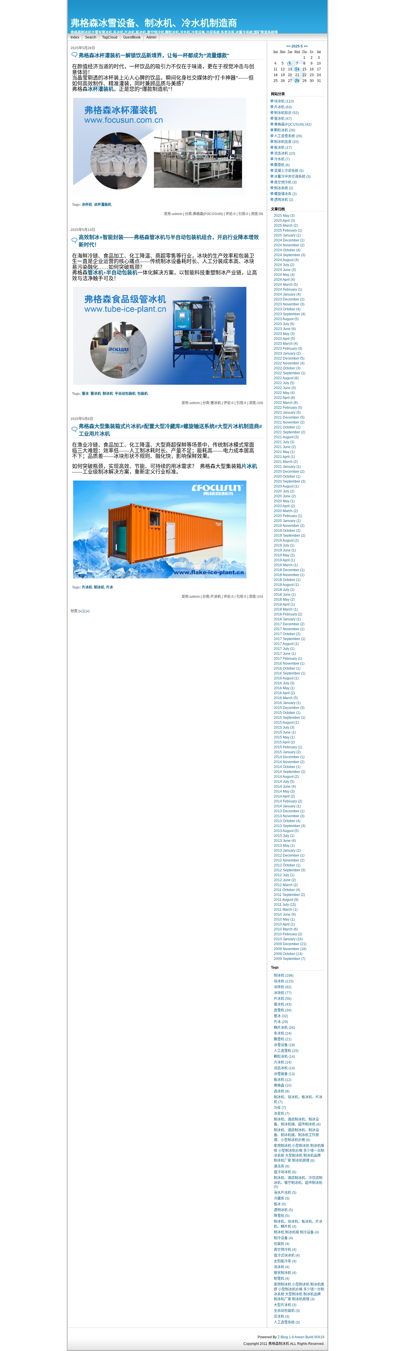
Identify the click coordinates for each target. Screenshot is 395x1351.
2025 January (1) (287, 235)
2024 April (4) (284, 280)
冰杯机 (87, 205)
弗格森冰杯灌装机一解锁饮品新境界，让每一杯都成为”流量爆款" (154, 55)
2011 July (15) (285, 905)
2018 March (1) (286, 609)
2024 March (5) (286, 285)
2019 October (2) (287, 531)
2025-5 (297, 46)
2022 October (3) (287, 368)
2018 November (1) (289, 575)
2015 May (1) (284, 737)
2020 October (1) (287, 476)
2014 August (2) (286, 777)
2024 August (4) (286, 260)
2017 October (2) (287, 634)
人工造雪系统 (288, 136)
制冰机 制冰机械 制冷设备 (296, 1232)
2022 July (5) (284, 383)
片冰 (109, 587)
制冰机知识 (286, 113)
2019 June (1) (285, 550)
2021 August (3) (286, 437)
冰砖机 (282, 987)
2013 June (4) (285, 841)
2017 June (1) (285, 654)
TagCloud (109, 37)
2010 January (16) (288, 939)
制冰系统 (283, 188)
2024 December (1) (289, 240)
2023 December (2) (289, 299)
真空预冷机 (285, 182)
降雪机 (281, 1216)
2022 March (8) (286, 403)
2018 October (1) (287, 580)
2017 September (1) (289, 639)
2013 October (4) (287, 821)
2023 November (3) (289, 304)
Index (75, 37)
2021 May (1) (284, 452)
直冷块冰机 (285, 1172)
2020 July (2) (284, 491)
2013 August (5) (286, 831)
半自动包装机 (125, 394)
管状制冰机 (285, 1273)
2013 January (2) (287, 850)
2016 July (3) (284, 683)
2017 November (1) (289, 629)
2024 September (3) (289, 255)
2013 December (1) (289, 811)
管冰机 (96, 394)
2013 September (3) (289, 826)
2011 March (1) (286, 910)
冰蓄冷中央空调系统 (292, 177)
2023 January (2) (287, 353)
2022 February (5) (288, 408)
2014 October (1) (287, 767)
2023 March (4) (286, 344)
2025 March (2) (286, 225)
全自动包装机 (287, 1311)
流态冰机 (284, 153)
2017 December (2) (289, 624)
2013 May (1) (284, 846)
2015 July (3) (284, 727)
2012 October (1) (287, 865)
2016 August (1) (286, 678)
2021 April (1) (284, 457)
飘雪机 (282, 165)
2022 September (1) (289, 373)
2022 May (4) (284, 393)
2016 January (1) (287, 703)
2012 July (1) (284, 875)
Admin (151, 37)
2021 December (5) (289, 417)
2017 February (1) (288, 659)
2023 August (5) (286, 319)
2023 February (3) (288, 349)
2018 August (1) (286, 585)
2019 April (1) (284, 560)
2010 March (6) (286, 929)
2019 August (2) (286, 540)
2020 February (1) (288, 516)
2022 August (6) (286, 378)
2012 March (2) (286, 885)
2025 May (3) (284, 216)
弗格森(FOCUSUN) (292, 124)
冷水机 (282, 159)
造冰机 (281, 1091)
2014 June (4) (285, 786)
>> (306, 46)
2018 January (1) (287, 619)
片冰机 (87, 587)
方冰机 (282, 1062)
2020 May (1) (284, 501)
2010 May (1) (284, 919)
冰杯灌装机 (102, 205)
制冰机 (108, 394)
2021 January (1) (287, 467)
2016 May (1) (284, 688)
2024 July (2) (284, 265)
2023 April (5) (284, 339)
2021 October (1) (287, 427)
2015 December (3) (289, 708)
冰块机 (282, 993)
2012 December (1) (289, 855)
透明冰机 (283, 200)
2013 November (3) (289, 816)
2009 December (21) (290, 944)
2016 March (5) (286, 698)
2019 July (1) (284, 545)
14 (297, 69)
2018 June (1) (285, 595)
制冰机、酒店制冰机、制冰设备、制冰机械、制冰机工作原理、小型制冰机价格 (296, 1135)
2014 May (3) (284, 791)
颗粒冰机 (284, 130)
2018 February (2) (288, 614)
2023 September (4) (289, 314)
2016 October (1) (287, 668)
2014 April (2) (284, 796)
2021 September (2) (289, 432)
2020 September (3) (289, 481)
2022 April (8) (284, 398)
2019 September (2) (289, 536)
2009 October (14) (288, 954)
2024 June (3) (285, 270)
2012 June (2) (285, 880)
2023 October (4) (287, 309)
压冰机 (281, 1317)
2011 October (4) (287, 890)
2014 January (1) (287, 806)
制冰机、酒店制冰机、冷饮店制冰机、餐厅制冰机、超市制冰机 (298, 1182)
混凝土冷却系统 (289, 171)
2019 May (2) (284, 555)
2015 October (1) (287, 713)
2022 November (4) (289, 363)
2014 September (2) (289, 772)
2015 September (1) (289, 718)
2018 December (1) (289, 570)
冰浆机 (281, 1114)
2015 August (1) (286, 723)
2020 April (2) (284, 506)
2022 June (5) (285, 388)
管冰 (85, 394)
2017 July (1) (284, 649)
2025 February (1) (288, 230)
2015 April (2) (284, 742)
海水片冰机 (285, 1193)
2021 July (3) (284, 442)
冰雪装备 (284, 1074)
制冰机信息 (286, 142)
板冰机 (283, 148)
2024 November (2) (289, 245)
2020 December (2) (289, 472)
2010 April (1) (284, 924)
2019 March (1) (286, 565)
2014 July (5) (284, 782)
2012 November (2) (289, 860)
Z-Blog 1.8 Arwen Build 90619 (301, 1337)
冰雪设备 (284, 1045)
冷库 (280, 1108)
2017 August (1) (286, 644)
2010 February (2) (288, 934)
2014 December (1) (289, 757)
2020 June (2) (285, 496)
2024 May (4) (284, 275)
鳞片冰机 (284, 1028)
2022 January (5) (287, 412)
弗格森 (282, 1086)
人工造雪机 (286, 1051)
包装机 (142, 394)
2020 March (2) (286, 511)
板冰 (280, 1204)
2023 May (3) (284, 334)
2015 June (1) (285, 732)
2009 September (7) (289, 959)
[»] (87, 611)
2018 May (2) (284, 599)
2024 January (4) (287, 294)
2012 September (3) (289, 870)
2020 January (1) (287, 521)
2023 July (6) (284, 324)
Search (90, 37)
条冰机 (282, 1033)
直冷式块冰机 (287, 1255)
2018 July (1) (284, 590)
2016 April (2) (284, 693)
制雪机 (281, 1279)
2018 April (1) (284, 604)
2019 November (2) (289, 526)
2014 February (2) (288, 801)
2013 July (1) (284, 836)
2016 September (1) (289, 673)
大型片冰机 (285, 1305)
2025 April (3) (284, 221)
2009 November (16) (290, 949)
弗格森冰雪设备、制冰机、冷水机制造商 (154, 23)
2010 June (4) (285, 914)
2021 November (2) (289, 422)
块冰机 (284, 101)
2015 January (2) (287, 752)
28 (297, 81)
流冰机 (281, 1267)
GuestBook (132, 37)
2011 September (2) (289, 895)
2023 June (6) (285, 329)
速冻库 (281, 1166)
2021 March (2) (286, 462)
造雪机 (282, 1010)
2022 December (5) (289, 358)
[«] (80, 611)
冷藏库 (281, 1198)
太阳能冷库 (285, 1261)
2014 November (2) (289, 762)
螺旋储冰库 (285, 194)
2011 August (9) (286, 900)
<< (289, 46)
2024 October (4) (287, 250)
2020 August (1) (286, 486)
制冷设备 (283, 1238)
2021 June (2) (285, 447)
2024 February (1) (288, 289)
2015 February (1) (288, 747)
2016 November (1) (289, 663)
